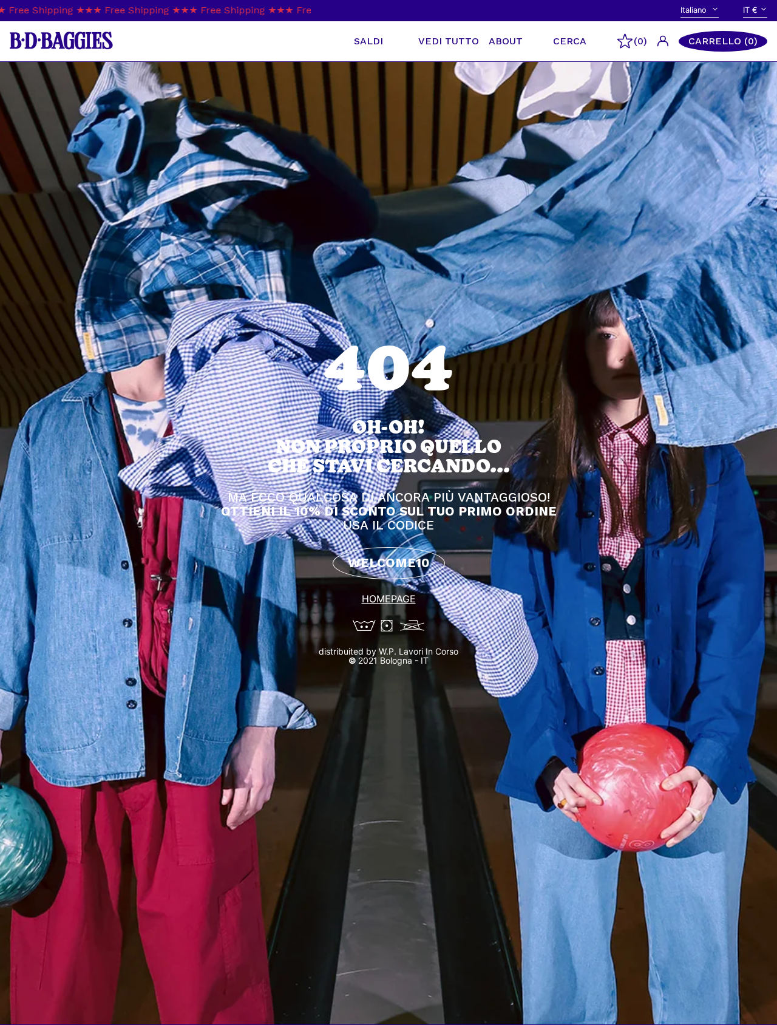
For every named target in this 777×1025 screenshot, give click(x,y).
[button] (723, 41)
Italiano (694, 10)
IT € (750, 10)
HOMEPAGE (389, 599)
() (640, 41)
